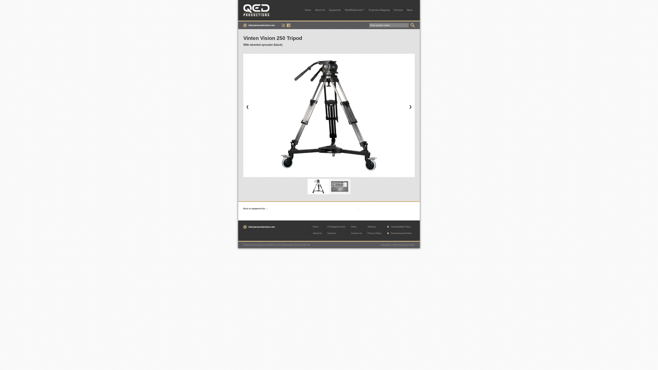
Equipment (335, 10)
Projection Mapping (379, 10)
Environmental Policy (401, 233)
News (410, 10)
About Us (320, 10)
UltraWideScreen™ (355, 10)
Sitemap (372, 227)
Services (398, 10)
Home (308, 10)
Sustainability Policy (401, 227)
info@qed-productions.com (261, 25)
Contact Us (356, 233)
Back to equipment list (254, 208)
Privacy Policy (375, 233)
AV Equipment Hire (336, 227)
